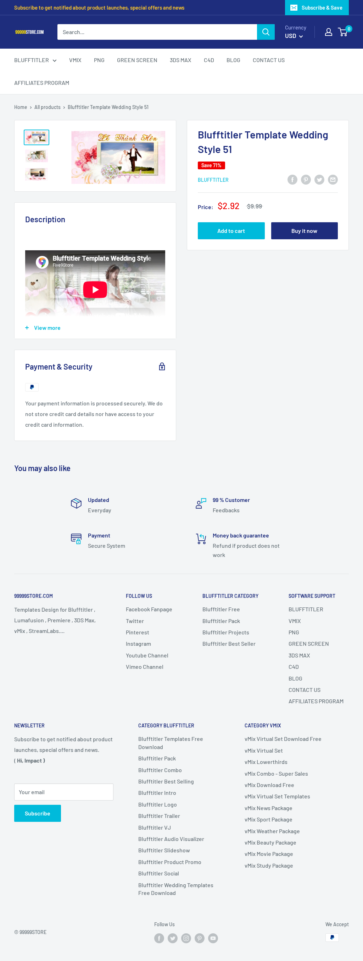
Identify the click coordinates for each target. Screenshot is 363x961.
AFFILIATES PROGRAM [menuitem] (41, 82)
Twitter (135, 620)
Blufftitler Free (221, 609)
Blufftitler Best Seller (229, 643)
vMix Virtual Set (264, 750)
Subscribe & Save (322, 7)
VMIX (295, 620)
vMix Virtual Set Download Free (283, 738)
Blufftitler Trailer (159, 815)
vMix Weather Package (272, 831)
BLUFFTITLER (306, 609)
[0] (343, 32)
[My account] (328, 32)
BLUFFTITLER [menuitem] (31, 59)
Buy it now (304, 230)
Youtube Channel (147, 655)
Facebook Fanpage (149, 609)
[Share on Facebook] (292, 179)
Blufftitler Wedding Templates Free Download (175, 888)
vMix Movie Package (269, 853)
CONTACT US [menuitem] (269, 59)
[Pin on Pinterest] (306, 179)
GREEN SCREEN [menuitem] (137, 59)
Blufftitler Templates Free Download (170, 742)
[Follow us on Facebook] (159, 938)
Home (20, 107)
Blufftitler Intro (157, 792)
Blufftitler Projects (225, 632)
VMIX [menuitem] (75, 59)
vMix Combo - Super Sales (276, 773)
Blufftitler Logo (157, 804)
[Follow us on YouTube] (213, 938)
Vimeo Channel (144, 666)
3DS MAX (299, 655)
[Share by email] (333, 179)
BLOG (295, 678)
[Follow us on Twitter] (173, 938)
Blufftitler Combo (160, 769)
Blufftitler (213, 180)
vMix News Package (268, 807)
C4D (294, 666)
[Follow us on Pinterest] (200, 938)
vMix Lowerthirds (266, 761)
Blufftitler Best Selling (166, 781)
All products (47, 107)
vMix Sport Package (268, 819)
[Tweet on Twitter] (319, 179)
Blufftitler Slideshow (164, 850)
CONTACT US (304, 689)
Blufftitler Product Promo (169, 861)
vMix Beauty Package (270, 842)
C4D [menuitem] (209, 59)
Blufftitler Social (158, 873)
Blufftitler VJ (154, 827)
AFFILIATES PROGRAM (316, 701)
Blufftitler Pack (221, 620)
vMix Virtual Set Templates (277, 796)
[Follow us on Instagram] (186, 938)
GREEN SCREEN (309, 643)
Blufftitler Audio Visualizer (171, 838)
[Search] (266, 32)
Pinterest (137, 632)
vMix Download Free (269, 784)
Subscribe (37, 813)
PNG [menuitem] (99, 59)
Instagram (138, 643)
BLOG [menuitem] (233, 59)
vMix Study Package (269, 865)
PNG (294, 632)
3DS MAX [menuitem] (180, 59)
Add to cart (231, 230)
